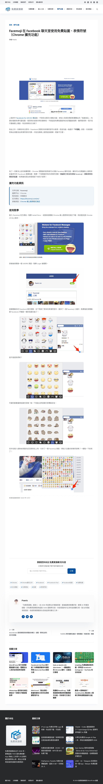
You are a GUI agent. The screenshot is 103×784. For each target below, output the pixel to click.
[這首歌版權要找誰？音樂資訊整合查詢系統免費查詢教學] (36, 740)
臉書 (34, 587)
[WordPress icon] (31, 616)
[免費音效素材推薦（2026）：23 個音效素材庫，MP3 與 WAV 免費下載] (36, 751)
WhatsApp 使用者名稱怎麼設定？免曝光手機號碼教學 (18, 693)
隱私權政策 (39, 2)
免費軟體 (31, 9)
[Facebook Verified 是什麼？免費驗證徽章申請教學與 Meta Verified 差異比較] (40, 657)
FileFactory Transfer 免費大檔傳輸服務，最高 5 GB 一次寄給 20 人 (52, 763)
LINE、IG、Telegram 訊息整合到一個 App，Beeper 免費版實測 (86, 763)
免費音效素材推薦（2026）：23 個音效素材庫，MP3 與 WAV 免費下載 (52, 750)
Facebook (40, 583)
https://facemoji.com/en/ (29, 199)
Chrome (13, 583)
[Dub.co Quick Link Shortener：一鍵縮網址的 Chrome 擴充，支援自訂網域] (62, 657)
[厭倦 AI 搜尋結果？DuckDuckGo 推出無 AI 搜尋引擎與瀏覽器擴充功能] (84, 683)
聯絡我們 (23, 2)
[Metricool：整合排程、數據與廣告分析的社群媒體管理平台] (40, 683)
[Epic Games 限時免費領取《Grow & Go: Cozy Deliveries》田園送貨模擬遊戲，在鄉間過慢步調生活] (70, 751)
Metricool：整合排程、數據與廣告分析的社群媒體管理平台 (40, 693)
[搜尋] (97, 9)
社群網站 (24, 587)
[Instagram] (94, 2)
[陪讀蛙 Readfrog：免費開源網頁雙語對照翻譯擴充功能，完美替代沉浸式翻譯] (62, 683)
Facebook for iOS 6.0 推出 (26, 118)
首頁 (10, 25)
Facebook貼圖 (67, 583)
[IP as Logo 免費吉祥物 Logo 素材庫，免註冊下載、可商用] (36, 730)
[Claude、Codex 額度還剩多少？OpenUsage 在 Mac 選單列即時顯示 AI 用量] (70, 730)
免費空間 (50, 9)
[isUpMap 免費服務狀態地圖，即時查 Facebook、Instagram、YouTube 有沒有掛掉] (84, 657)
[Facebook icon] (23, 616)
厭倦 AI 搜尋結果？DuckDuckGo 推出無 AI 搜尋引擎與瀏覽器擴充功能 (84, 693)
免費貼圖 (79, 583)
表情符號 (43, 587)
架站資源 (79, 9)
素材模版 (88, 9)
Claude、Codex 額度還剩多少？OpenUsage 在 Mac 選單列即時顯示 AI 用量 (86, 729)
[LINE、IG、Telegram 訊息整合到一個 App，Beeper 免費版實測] (70, 764)
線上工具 (41, 9)
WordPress (91, 780)
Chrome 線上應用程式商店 (30, 201)
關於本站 (7, 2)
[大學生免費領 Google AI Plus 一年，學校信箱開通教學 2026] (70, 740)
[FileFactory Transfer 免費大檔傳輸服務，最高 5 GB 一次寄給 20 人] (36, 764)
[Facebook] (85, 2)
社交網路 (14, 587)
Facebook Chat (52, 583)
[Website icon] (27, 616)
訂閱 (71, 571)
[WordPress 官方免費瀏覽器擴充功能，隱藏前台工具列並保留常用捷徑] (18, 657)
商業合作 (31, 2)
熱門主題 (60, 9)
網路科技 (69, 9)
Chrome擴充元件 (27, 583)
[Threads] (97, 2)
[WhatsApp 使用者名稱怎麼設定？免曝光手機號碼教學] (18, 683)
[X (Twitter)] (88, 2)
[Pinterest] (91, 2)
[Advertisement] (51, 59)
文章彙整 (15, 2)
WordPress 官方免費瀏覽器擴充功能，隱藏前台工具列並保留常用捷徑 (18, 667)
